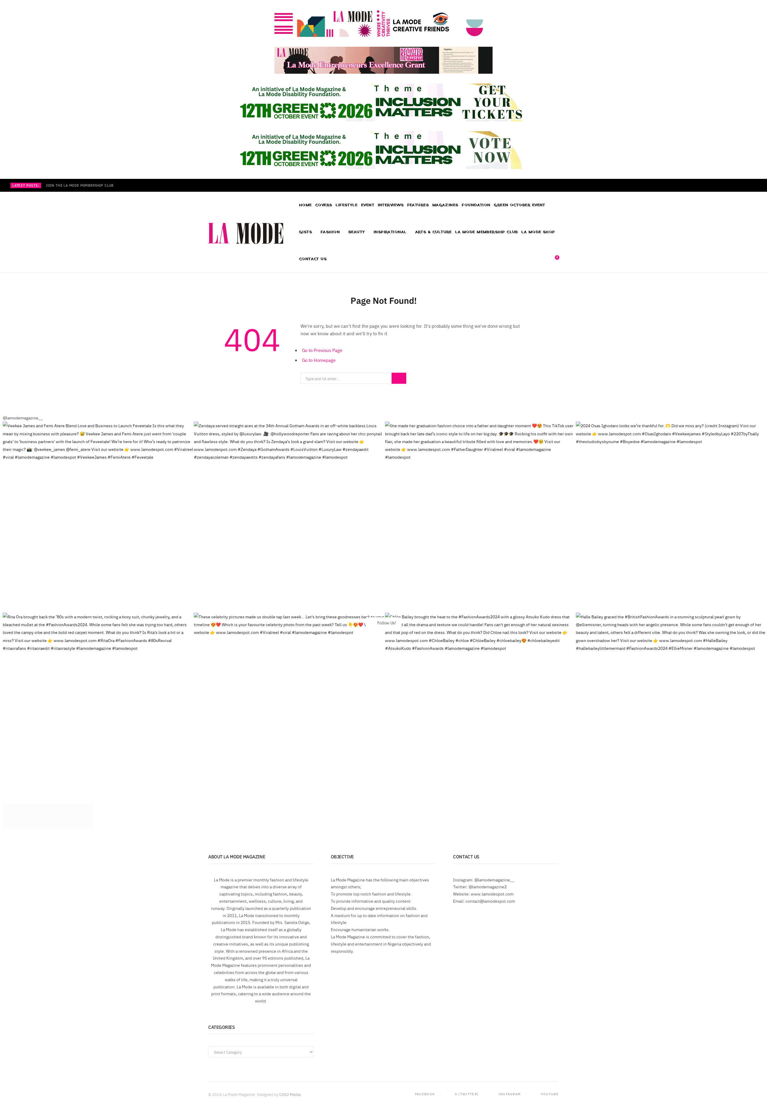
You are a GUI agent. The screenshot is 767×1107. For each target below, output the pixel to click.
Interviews (391, 205)
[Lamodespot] (245, 233)
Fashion (330, 232)
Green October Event (519, 205)
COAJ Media (290, 1094)
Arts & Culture (433, 232)
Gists (305, 232)
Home (305, 205)
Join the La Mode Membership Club (80, 185)
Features (418, 205)
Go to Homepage (319, 360)
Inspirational (390, 232)
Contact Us (313, 259)
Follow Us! (386, 622)
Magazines (445, 205)
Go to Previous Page (322, 350)
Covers (323, 205)
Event (367, 205)
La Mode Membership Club (486, 232)
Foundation (476, 205)
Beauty (356, 232)
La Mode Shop (538, 232)
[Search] (543, 259)
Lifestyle (346, 205)
